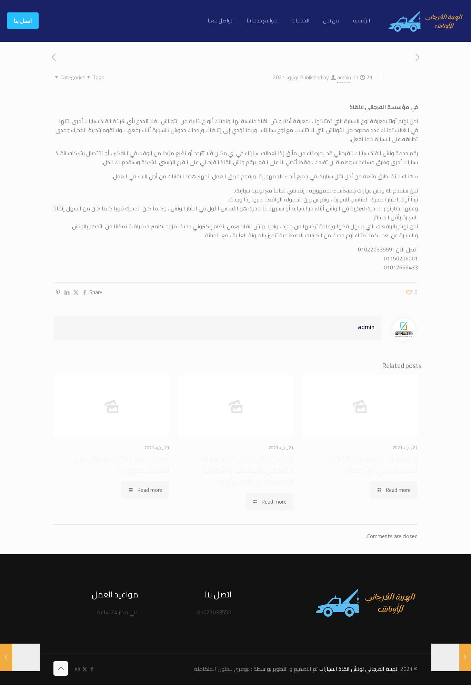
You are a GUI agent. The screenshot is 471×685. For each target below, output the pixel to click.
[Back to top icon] (60, 668)
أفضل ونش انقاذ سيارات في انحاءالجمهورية (121, 464)
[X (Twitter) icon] (84, 669)
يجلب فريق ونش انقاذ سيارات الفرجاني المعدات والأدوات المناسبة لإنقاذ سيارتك (244, 469)
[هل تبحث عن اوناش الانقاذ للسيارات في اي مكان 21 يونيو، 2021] (6, 657)
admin (344, 77)
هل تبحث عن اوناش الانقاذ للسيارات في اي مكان (373, 464)
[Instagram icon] (77, 669)
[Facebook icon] (91, 669)
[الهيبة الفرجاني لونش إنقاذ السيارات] (425, 20)
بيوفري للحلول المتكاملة (222, 669)
